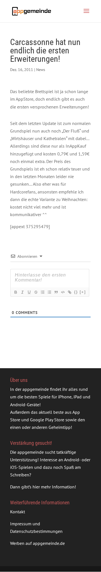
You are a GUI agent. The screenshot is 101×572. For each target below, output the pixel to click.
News (40, 69)
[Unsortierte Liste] (49, 292)
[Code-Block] (62, 292)
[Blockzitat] (55, 292)
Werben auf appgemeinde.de (37, 543)
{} (76, 292)
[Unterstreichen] (29, 292)
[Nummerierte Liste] (42, 292)
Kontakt (17, 511)
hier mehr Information (54, 487)
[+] (83, 292)
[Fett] (15, 292)
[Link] (69, 292)
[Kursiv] (22, 292)
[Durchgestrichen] (35, 292)
